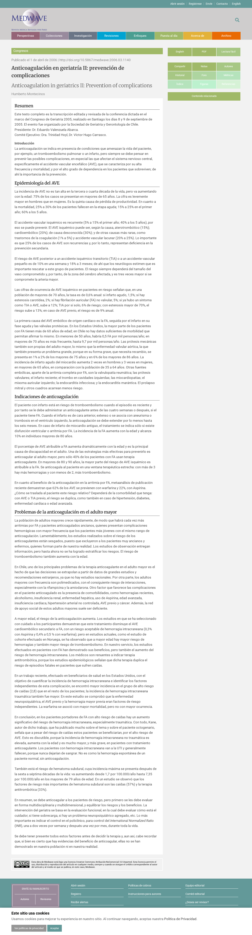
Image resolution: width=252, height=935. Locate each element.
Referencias (228, 84)
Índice (179, 84)
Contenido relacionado (204, 96)
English (236, 3)
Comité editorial (195, 894)
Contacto (222, 3)
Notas (204, 66)
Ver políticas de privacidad (29, 928)
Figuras (204, 84)
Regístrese (195, 3)
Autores (228, 66)
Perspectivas (25, 36)
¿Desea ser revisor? (197, 902)
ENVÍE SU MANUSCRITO (35, 888)
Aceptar (54, 928)
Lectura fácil (228, 51)
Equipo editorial (194, 885)
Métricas (228, 75)
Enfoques (140, 36)
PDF (204, 51)
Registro (76, 894)
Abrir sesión (177, 3)
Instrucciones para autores (144, 894)
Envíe (209, 3)
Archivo (226, 36)
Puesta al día (168, 36)
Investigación (83, 36)
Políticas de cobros (139, 885)
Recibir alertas (79, 902)
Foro (204, 75)
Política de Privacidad (180, 919)
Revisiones (111, 36)
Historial (179, 75)
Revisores (45, 899)
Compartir (179, 66)
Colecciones (54, 36)
